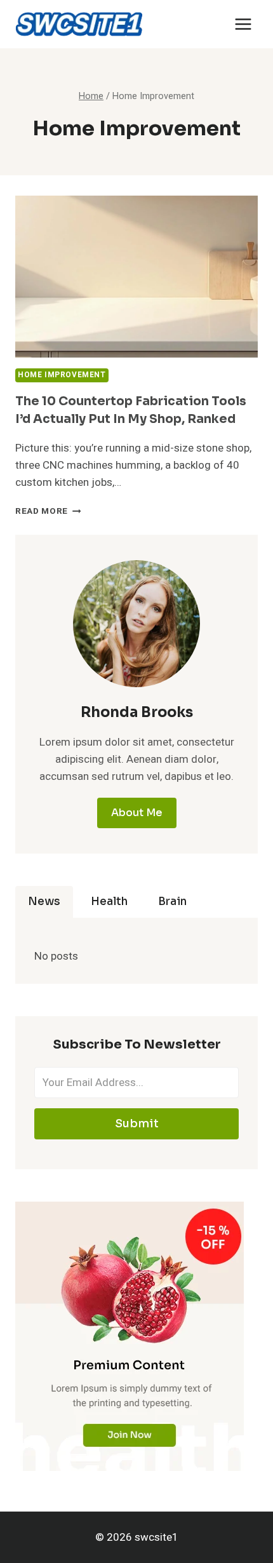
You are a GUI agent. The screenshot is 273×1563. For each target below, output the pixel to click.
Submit (137, 1123)
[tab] (44, 902)
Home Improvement (62, 375)
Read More (48, 511)
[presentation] (136, 277)
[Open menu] (243, 24)
